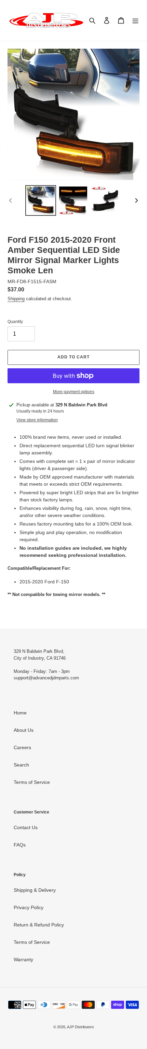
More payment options (73, 391)
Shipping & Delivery (35, 890)
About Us (24, 730)
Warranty (23, 959)
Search (21, 765)
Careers (22, 747)
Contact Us (26, 827)
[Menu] (135, 20)
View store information (37, 420)
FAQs (20, 845)
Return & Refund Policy (39, 924)
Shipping (16, 298)
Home (20, 712)
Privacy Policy (28, 907)
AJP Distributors (80, 1027)
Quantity (15, 321)
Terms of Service (32, 782)
